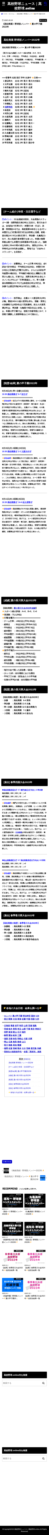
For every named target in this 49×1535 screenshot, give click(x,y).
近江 (23, 394)
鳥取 (15, 1042)
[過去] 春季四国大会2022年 (19, 1084)
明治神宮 (27, 1016)
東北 (6, 1019)
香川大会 (8, 1162)
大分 (24, 1048)
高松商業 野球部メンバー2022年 (21, 1063)
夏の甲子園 (17, 1016)
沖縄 (39, 1048)
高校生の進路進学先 (13, 1052)
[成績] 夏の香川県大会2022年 (20, 1075)
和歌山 (20, 1039)
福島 (35, 1026)
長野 (6, 1032)
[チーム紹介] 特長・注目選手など (21, 1067)
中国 (28, 1019)
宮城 (30, 1026)
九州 (37, 1019)
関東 (10, 1019)
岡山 (6, 1042)
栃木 (10, 1029)
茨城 (6, 1029)
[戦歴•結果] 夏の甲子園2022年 (20, 1071)
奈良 (15, 1039)
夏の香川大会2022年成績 (25, 608)
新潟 (10, 1032)
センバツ (8, 1016)
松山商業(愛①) (9, 860)
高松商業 (11, 394)
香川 (6, 1045)
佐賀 (10, 1048)
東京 (33, 1029)
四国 (33, 1019)
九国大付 (25, 451)
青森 (12, 1026)
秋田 (21, 1026)
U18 (37, 1016)
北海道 (7, 1026)
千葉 (28, 1029)
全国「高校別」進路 (32, 1052)
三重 (19, 1035)
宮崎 (28, 1048)
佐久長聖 (26, 502)
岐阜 (15, 1035)
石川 (19, 1032)
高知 (15, 1045)
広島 (10, 1042)
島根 (19, 1042)
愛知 (10, 1035)
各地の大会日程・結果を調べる (22, 1092)
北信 (15, 1019)
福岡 (6, 1048)
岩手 (17, 1026)
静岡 (6, 1035)
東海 (19, 1019)
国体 (33, 1016)
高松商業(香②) (9, 790)
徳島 (10, 1045)
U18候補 (18, 832)
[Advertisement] (24, 175)
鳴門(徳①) (24, 790)
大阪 (26, 1039)
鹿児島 (34, 1048)
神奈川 (38, 1029)
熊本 (19, 1048)
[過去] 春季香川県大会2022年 (20, 1088)
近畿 (24, 1019)
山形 (26, 1026)
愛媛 (19, 1045)
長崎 (15, 1048)
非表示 (27, 1059)
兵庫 (30, 1039)
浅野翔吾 (9, 107)
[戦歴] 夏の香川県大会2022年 (20, 1080)
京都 (10, 1039)
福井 (24, 1032)
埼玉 (19, 1029)
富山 (15, 1032)
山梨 (24, 1029)
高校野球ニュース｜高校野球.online (24, 5)
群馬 (15, 1029)
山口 (24, 1042)
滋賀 (6, 1039)
